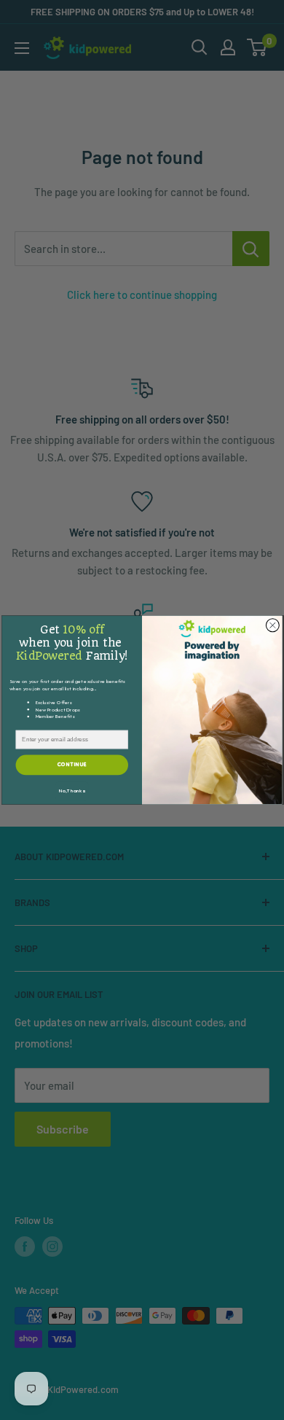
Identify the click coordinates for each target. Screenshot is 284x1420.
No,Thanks (71, 791)
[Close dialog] (272, 625)
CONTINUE (72, 764)
